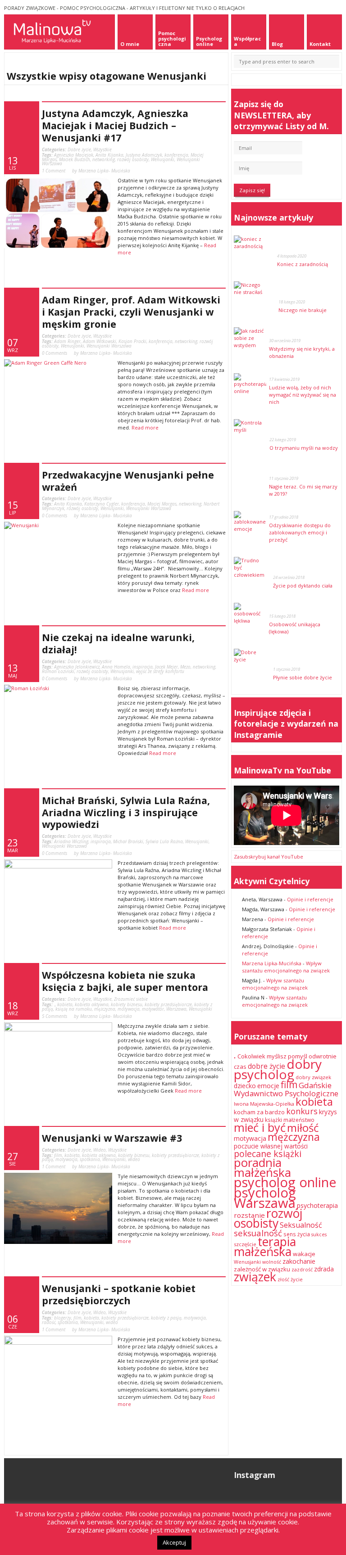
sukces (319, 1234)
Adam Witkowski (99, 341)
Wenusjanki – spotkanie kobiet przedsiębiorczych (119, 1294)
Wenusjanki (162, 159)
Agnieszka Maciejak (73, 155)
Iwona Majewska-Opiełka (264, 1103)
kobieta (65, 1004)
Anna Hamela (116, 667)
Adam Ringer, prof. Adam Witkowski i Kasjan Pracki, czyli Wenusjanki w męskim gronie (131, 311)
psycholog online (285, 1182)
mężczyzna (104, 1009)
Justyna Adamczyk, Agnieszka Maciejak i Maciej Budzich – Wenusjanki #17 (115, 125)
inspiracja (142, 667)
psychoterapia (317, 1205)
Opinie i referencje (310, 899)
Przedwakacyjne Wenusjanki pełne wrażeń (128, 480)
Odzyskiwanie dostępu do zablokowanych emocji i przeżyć (300, 532)
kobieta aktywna (92, 1004)
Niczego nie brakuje (302, 310)
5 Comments (54, 1016)
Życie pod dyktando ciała (302, 585)
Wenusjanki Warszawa (109, 346)
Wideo (99, 1150)
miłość (303, 1127)
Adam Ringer (67, 341)
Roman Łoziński (58, 671)
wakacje (304, 1254)
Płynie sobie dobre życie (302, 677)
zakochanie (298, 1261)
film (58, 1155)
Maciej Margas (162, 504)
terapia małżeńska (265, 1246)
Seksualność (301, 1225)
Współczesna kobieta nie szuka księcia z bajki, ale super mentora (125, 981)
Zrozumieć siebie (131, 999)
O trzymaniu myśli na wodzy (303, 447)
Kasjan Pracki (132, 341)
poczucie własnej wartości (271, 1146)
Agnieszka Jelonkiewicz (77, 667)
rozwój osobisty (133, 159)
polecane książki (267, 1154)
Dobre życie (79, 149)
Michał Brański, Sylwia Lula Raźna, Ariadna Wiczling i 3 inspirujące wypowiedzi (126, 812)
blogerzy (62, 1318)
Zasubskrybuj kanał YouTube (268, 856)
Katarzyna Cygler (101, 504)
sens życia (296, 1234)
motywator (153, 1009)
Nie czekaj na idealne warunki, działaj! (118, 643)
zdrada (324, 1269)
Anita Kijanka (109, 155)
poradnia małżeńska (262, 1167)
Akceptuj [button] (174, 1542)
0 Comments (54, 353)
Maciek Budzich (74, 159)
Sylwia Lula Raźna (164, 841)
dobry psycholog (278, 1069)
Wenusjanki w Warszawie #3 (112, 1137)
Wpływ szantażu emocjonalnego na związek (286, 967)
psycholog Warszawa (265, 1198)
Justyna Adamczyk (144, 155)
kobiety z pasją (166, 1318)
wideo (134, 1159)
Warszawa (176, 1009)
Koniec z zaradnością (302, 264)
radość (48, 1322)
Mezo (185, 667)
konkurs (302, 1111)
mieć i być (260, 1127)
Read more (145, 427)
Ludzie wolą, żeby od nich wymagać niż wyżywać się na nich (302, 394)
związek (255, 1276)
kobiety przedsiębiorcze (168, 1004)
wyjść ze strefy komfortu (160, 671)
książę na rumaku (73, 1009)
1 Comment (53, 170)
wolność (271, 1262)
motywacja (129, 1009)
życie (297, 1279)
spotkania (90, 1159)
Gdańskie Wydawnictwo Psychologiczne (286, 1089)
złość (283, 1279)
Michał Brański (128, 841)
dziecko (245, 1085)
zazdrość (302, 1269)
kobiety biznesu (126, 1004)
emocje (268, 1085)
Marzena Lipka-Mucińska (271, 963)
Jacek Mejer (166, 667)
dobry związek (313, 1077)
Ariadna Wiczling (71, 841)
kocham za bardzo (259, 1112)
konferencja (176, 155)
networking (103, 159)
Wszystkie (102, 149)
